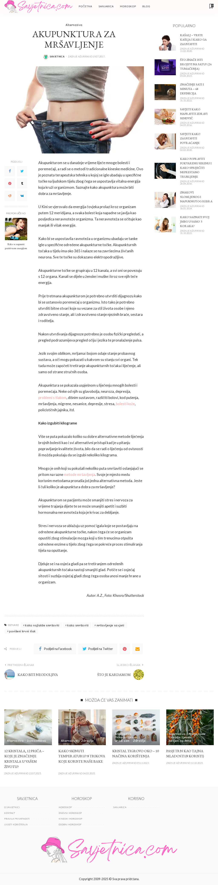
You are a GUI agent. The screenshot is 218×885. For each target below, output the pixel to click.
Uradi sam (122, 740)
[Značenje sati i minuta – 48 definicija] (165, 92)
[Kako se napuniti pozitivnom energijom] (16, 229)
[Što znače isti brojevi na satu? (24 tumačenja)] (165, 67)
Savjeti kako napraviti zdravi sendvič (194, 113)
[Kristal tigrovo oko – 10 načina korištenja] (136, 727)
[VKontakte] (22, 196)
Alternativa (74, 24)
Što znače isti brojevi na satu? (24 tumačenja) (196, 64)
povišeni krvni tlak (22, 631)
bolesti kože (125, 403)
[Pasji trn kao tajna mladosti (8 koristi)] (190, 727)
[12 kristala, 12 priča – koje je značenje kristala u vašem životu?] (28, 727)
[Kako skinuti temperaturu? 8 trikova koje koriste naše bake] (82, 727)
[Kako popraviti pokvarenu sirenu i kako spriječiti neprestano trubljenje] (165, 171)
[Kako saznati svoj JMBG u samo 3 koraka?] (165, 225)
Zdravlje (87, 740)
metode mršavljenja (79, 474)
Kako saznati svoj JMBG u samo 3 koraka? (194, 221)
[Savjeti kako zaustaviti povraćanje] (165, 141)
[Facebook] (10, 171)
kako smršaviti (78, 625)
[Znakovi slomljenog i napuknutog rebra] (165, 200)
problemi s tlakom (52, 397)
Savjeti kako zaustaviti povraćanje (190, 138)
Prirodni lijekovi (126, 737)
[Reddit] (10, 196)
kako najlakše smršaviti (42, 625)
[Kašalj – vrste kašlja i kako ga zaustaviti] (165, 43)
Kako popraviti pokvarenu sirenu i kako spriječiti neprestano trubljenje (196, 168)
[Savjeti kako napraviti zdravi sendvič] (165, 117)
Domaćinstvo (36, 740)
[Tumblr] (22, 183)
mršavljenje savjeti (110, 625)
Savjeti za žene (180, 740)
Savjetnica (57, 56)
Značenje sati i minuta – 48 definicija (192, 88)
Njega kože (197, 733)
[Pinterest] (10, 183)
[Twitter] (22, 171)
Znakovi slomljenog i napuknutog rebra (196, 196)
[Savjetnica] (38, 6)
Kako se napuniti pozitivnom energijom (16, 246)
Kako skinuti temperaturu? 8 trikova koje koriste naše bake (81, 756)
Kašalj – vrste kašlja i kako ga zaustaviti (193, 39)
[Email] (137, 649)
